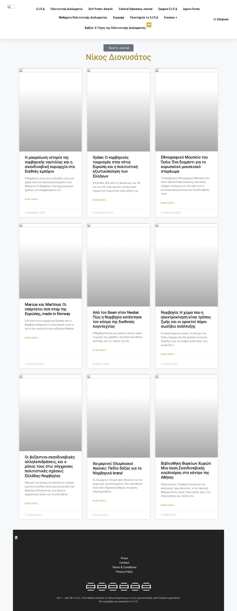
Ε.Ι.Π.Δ (40, 9)
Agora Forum (191, 9)
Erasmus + (170, 17)
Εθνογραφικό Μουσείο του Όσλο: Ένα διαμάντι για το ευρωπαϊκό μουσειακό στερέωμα (184, 164)
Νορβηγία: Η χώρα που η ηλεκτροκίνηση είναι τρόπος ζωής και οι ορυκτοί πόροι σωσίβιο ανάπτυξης (186, 319)
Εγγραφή (118, 17)
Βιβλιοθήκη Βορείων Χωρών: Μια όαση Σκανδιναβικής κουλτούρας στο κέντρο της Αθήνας (186, 470)
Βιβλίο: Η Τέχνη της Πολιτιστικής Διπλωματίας (118, 27)
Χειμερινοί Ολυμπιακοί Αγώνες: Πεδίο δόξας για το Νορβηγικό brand (117, 468)
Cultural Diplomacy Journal (135, 9)
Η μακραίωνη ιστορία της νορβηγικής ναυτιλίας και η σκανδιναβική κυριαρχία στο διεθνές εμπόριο (50, 164)
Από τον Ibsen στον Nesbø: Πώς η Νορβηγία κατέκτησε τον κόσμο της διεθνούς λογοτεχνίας (117, 319)
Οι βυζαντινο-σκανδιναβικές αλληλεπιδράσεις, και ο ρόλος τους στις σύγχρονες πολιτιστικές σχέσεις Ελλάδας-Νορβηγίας (50, 466)
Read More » (32, 199)
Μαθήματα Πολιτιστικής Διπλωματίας (83, 17)
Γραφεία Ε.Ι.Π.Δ (167, 9)
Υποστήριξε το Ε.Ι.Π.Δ (144, 17)
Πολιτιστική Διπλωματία (66, 9)
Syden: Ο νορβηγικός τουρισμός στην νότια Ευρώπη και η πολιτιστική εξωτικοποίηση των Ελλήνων (115, 166)
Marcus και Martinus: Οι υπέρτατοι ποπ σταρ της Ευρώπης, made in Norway (47, 309)
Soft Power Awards (100, 9)
